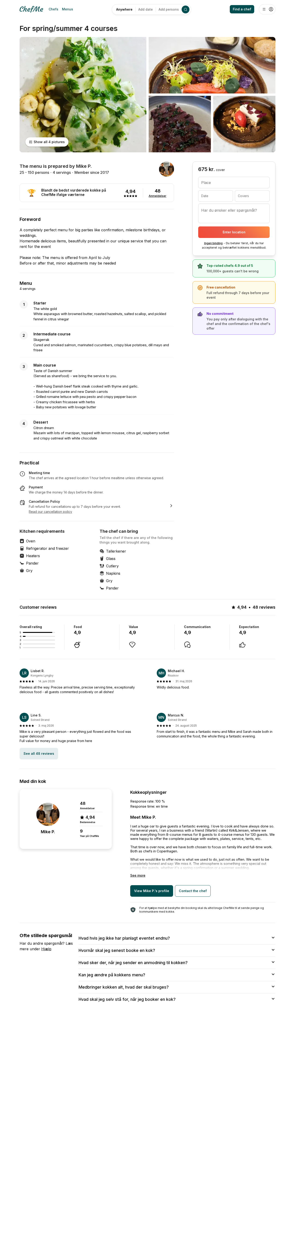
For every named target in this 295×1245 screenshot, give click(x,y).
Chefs (53, 9)
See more (137, 875)
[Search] (185, 9)
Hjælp (46, 949)
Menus (67, 9)
